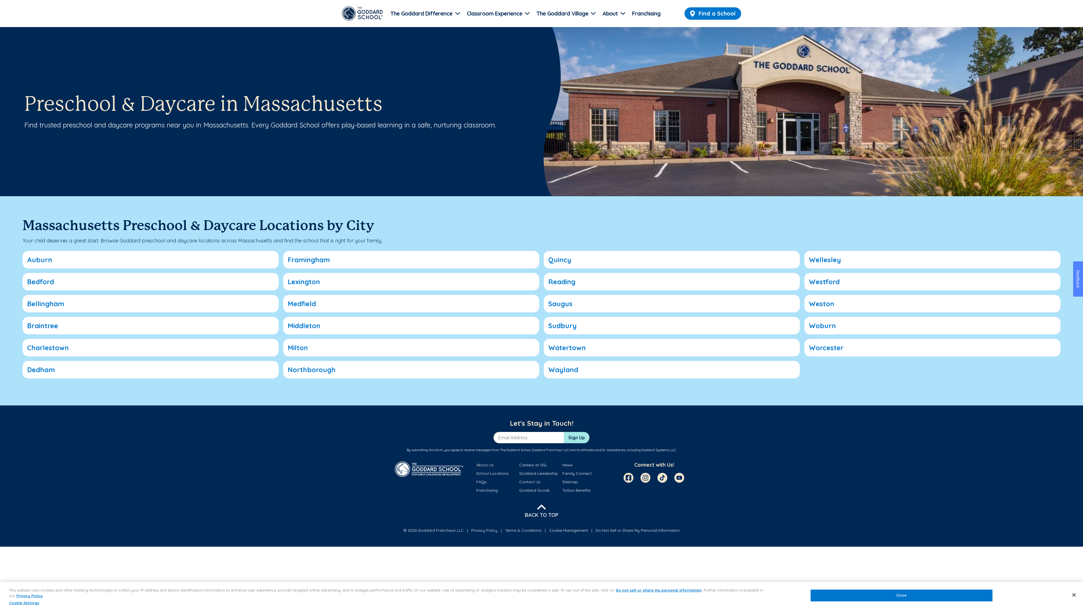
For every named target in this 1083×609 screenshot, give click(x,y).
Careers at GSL (533, 464)
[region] (541, 595)
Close (901, 595)
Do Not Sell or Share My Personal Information (638, 530)
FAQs (481, 481)
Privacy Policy (484, 530)
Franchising (646, 13)
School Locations (492, 473)
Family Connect (577, 473)
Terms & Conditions (523, 530)
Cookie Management (568, 530)
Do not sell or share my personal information (659, 590)
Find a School (717, 13)
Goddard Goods (534, 490)
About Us (485, 464)
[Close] (1074, 595)
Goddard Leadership (538, 473)
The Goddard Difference (421, 13)
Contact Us (529, 481)
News (567, 464)
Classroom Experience (494, 13)
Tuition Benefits (576, 490)
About (610, 13)
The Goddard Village (562, 13)
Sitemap (570, 481)
